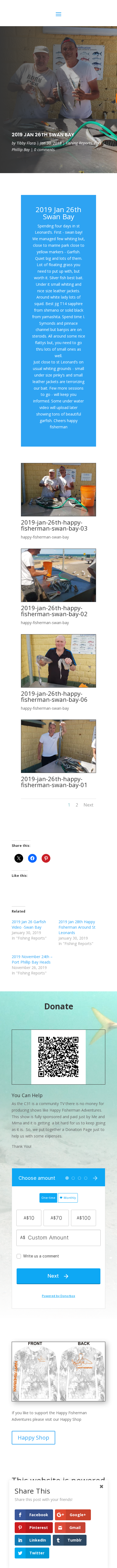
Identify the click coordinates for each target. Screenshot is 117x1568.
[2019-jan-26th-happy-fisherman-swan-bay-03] (58, 514)
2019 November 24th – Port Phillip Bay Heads (32, 959)
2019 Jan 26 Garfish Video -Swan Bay (29, 924)
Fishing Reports (79, 143)
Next (88, 805)
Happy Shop (33, 1437)
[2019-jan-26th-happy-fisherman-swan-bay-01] (58, 771)
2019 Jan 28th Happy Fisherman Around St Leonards (77, 927)
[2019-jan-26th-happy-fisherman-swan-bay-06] (58, 686)
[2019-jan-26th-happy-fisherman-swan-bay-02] (58, 600)
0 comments (44, 149)
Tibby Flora (26, 143)
